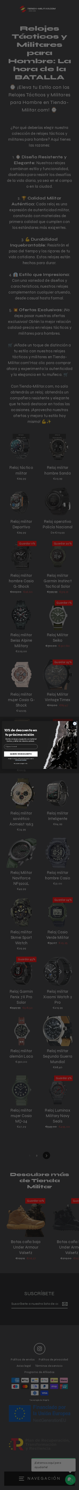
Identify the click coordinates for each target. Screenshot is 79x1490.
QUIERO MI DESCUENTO (21, 754)
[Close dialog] (74, 723)
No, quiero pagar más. (21, 763)
